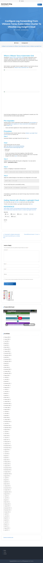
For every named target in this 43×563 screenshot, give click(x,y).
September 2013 (7, 491)
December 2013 (7, 487)
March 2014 (6, 483)
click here (17, 202)
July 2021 (6, 389)
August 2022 (6, 375)
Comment (6, 249)
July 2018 (6, 431)
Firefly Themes (30, 561)
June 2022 (6, 379)
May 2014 (6, 479)
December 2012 (7, 508)
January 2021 (6, 401)
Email (5, 269)
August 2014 (6, 475)
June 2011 (6, 522)
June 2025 (6, 341)
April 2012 (6, 520)
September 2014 (7, 473)
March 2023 (6, 367)
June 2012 (6, 516)
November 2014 (7, 469)
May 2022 (6, 381)
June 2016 (6, 453)
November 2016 (7, 447)
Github (5, 550)
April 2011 (6, 526)
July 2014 (6, 477)
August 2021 (6, 387)
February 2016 (7, 461)
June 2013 (6, 497)
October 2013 (6, 489)
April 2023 (6, 365)
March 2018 (6, 435)
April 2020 (6, 415)
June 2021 (6, 391)
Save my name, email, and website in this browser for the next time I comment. (19, 279)
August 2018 (6, 429)
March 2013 (6, 501)
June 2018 (6, 433)
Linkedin (5, 553)
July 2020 (6, 411)
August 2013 (6, 493)
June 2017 (6, 437)
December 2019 (7, 421)
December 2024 (7, 353)
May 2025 (6, 343)
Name (5, 263)
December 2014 (7, 467)
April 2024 (6, 357)
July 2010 (6, 530)
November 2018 (7, 425)
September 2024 (7, 355)
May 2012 (6, 518)
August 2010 (6, 528)
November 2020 (7, 405)
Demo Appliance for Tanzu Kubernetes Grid (20, 123)
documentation (33, 122)
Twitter (5, 552)
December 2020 (7, 403)
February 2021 (7, 399)
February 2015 (7, 463)
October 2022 (6, 371)
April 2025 (6, 345)
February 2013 (7, 503)
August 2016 (6, 449)
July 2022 (6, 377)
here (28, 138)
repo (16, 156)
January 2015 (6, 465)
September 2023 (7, 361)
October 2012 (6, 512)
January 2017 (6, 443)
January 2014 (6, 485)
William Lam (9, 125)
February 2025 (7, 349)
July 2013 (6, 495)
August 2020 (6, 409)
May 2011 (6, 524)
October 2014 (6, 471)
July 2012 (6, 514)
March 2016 (6, 459)
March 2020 (6, 417)
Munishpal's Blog (6, 4)
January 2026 (6, 339)
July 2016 (6, 451)
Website (5, 274)
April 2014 (6, 481)
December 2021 (7, 383)
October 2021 (6, 385)
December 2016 (7, 445)
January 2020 (6, 419)
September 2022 (7, 373)
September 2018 (7, 427)
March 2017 (6, 439)
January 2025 (6, 351)
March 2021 (6, 397)
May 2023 (6, 363)
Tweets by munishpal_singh (8, 537)
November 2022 (7, 369)
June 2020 (6, 413)
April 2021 (6, 395)
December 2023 (7, 359)
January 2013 (6, 505)
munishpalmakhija (25, 29)
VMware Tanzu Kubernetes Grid (16, 57)
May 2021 (6, 393)
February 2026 (7, 337)
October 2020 (6, 407)
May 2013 (6, 499)
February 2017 (7, 441)
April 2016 (6, 457)
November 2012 (7, 509)
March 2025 (6, 347)
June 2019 (6, 423)
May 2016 (6, 455)
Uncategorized (25, 43)
